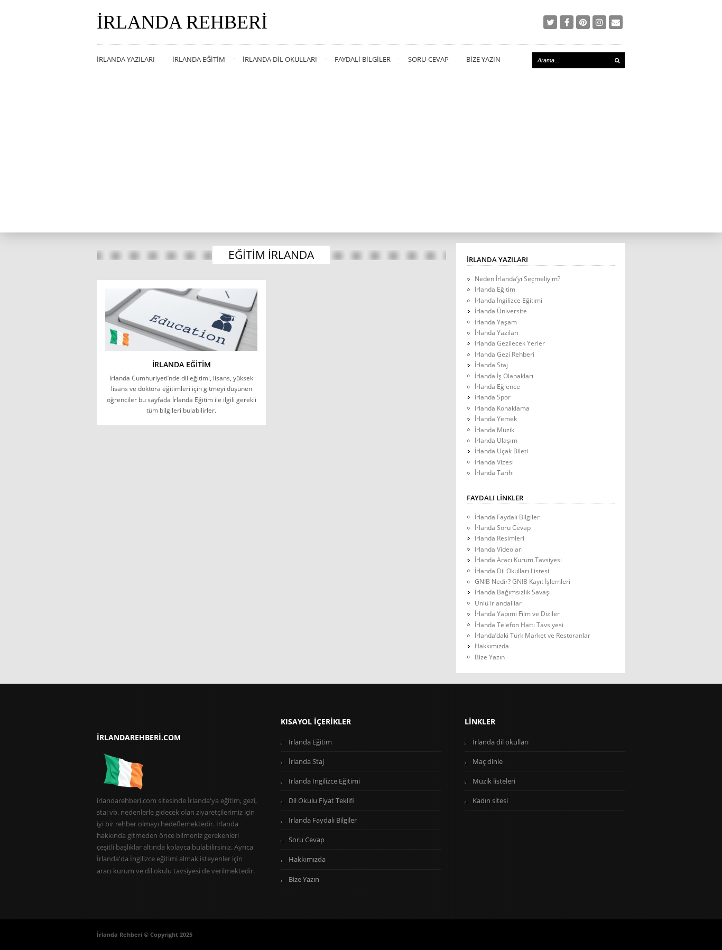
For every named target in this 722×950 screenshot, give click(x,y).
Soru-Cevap (428, 59)
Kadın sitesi (490, 800)
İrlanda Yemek (496, 418)
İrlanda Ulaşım (496, 440)
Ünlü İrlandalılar (498, 603)
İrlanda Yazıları (126, 59)
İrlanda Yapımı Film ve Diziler (517, 613)
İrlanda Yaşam (496, 322)
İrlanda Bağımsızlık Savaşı (513, 592)
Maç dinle (488, 761)
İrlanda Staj (491, 364)
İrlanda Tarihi (494, 472)
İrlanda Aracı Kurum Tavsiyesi (518, 559)
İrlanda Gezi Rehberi (504, 354)
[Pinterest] (583, 22)
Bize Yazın (483, 59)
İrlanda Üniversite (501, 310)
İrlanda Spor (493, 397)
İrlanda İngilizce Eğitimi (508, 300)
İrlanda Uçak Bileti (501, 450)
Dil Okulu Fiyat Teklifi (321, 800)
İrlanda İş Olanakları (504, 375)
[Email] (616, 22)
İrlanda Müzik (494, 429)
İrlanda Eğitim (198, 59)
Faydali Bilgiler (363, 59)
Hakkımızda (492, 645)
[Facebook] (566, 22)
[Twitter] (550, 22)
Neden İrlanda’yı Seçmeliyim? (517, 278)
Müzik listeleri (494, 781)
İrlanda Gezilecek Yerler (510, 343)
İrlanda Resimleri (499, 538)
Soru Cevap (307, 839)
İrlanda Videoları (499, 549)
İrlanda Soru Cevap (503, 527)
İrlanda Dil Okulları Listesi (512, 570)
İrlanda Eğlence (497, 386)
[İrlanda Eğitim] (181, 319)
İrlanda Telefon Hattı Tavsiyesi (519, 624)
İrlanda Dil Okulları (280, 59)
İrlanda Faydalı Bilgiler (507, 517)
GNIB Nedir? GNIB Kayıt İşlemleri (522, 581)
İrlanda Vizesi (494, 462)
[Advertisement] (361, 153)
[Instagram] (599, 22)
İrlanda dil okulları (501, 742)
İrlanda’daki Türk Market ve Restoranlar (532, 635)
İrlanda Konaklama (502, 408)
